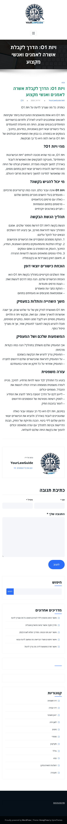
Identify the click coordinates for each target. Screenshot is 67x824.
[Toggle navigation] (33, 33)
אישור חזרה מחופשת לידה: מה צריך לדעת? (40, 646)
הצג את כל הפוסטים (25, 468)
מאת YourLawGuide (57, 100)
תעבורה (54, 772)
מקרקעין (53, 744)
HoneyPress (44, 820)
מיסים (54, 729)
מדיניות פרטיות (59, 803)
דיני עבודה (53, 708)
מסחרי (54, 736)
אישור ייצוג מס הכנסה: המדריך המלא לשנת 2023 (38, 632)
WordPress (26, 820)
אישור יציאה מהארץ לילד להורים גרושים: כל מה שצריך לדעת (34, 618)
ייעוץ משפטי (52, 715)
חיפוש (57, 582)
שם (62, 499)
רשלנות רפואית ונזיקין (49, 765)
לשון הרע (53, 722)
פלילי (55, 751)
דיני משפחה (52, 700)
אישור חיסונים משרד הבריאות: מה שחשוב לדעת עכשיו (36, 639)
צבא (63, 82)
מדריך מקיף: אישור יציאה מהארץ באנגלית (41, 625)
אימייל (29, 499)
